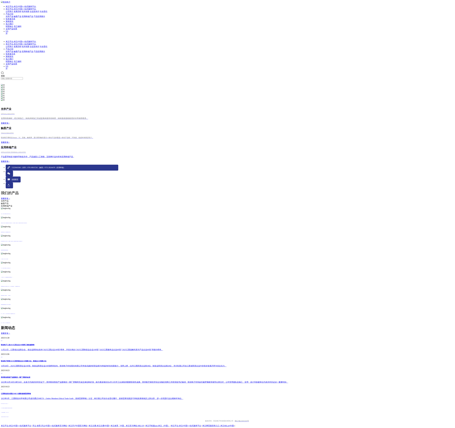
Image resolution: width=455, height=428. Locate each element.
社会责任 (43, 11)
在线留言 (15, 179)
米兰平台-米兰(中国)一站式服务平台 (16, 426)
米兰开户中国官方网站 (77, 426)
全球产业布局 (11, 29)
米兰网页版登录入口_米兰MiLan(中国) (218, 426)
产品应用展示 (39, 16)
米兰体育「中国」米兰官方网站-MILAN (127, 426)
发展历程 (17, 11)
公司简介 (9, 11)
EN (7, 31)
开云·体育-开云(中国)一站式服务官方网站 (49, 426)
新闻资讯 (9, 21)
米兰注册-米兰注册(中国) (99, 426)
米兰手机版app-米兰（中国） (157, 426)
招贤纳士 (9, 26)
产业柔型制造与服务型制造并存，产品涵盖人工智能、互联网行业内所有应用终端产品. (37, 157)
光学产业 (9, 16)
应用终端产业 (27, 16)
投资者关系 (10, 19)
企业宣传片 (34, 11)
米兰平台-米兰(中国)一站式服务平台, (21, 6)
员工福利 (17, 26)
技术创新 (25, 11)
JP (6, 33)
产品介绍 (9, 14)
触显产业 (17, 16)
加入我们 (9, 24)
